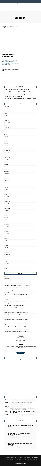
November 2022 (7, 203)
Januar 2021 (6, 252)
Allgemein (6, 276)
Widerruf (35, 459)
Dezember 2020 (7, 254)
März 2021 (6, 249)
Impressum (20, 457)
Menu (38, 7)
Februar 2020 (6, 263)
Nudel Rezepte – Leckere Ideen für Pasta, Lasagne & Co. (14, 307)
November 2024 (7, 152)
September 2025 (7, 129)
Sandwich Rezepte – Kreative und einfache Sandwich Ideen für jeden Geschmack (16, 320)
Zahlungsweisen (27, 460)
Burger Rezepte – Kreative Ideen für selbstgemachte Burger (8, 58)
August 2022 (6, 210)
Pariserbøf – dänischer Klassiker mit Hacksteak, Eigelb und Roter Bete (18, 94)
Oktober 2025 (6, 127)
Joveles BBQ (6, 299)
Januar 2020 (6, 266)
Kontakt (36, 457)
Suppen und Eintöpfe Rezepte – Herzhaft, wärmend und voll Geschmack (16, 326)
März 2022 (6, 222)
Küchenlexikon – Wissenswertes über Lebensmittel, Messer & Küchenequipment (14, 302)
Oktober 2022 (6, 205)
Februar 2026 (6, 118)
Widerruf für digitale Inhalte (16, 460)
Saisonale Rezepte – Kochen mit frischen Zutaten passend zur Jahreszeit (10, 61)
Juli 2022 (5, 212)
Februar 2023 (6, 196)
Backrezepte (6, 278)
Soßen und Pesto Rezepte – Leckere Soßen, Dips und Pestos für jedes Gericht (16, 323)
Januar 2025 (6, 148)
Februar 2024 (6, 168)
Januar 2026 (6, 120)
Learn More (20, 352)
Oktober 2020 (6, 259)
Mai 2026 (6, 111)
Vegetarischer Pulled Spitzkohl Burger (8, 55)
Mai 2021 (6, 245)
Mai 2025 (6, 138)
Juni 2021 (6, 242)
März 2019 (6, 268)
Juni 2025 (6, 136)
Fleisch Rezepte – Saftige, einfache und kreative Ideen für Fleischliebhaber (17, 290)
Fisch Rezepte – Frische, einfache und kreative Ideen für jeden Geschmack (17, 287)
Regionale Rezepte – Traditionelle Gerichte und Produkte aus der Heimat (16, 312)
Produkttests (6, 310)
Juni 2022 (6, 215)
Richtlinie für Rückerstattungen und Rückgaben (13, 459)
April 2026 (6, 113)
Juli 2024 (5, 162)
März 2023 (6, 194)
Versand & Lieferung (28, 459)
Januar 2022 (6, 226)
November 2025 (7, 125)
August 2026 (6, 106)
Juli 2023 (5, 185)
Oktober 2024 (6, 155)
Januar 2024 (6, 171)
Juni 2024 (6, 164)
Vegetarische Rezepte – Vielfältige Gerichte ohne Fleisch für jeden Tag (10, 64)
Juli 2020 (5, 261)
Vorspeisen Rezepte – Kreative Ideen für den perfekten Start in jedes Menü (17, 331)
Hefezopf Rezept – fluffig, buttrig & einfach (13, 96)
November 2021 (7, 231)
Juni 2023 (6, 187)
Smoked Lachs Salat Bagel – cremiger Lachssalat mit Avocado (16, 89)
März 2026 (6, 115)
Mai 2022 (6, 217)
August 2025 (6, 131)
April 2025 (6, 141)
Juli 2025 (5, 134)
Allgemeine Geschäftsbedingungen (10, 457)
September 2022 (7, 208)
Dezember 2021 (7, 229)
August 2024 (6, 159)
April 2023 (6, 192)
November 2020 (7, 256)
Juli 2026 (5, 108)
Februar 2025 (6, 145)
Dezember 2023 (7, 173)
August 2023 (6, 182)
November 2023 (7, 175)
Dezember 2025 (7, 122)
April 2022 (6, 219)
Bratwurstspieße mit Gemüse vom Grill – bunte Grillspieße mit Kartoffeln (19, 91)
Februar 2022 (6, 224)
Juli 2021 (5, 240)
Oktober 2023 (6, 178)
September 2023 (7, 180)
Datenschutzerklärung (28, 457)
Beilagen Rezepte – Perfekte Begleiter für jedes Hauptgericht (14, 280)
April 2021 (6, 247)
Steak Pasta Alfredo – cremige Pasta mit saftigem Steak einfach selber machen (20, 98)
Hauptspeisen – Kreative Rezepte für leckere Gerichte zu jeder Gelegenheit (17, 297)
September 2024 (7, 157)
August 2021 (6, 238)
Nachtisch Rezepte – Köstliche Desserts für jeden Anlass (14, 305)
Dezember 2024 (7, 150)
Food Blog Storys (7, 292)
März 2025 (6, 143)
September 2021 (7, 236)
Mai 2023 (6, 189)
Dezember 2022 (7, 201)
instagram (4, 1)
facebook (2, 1)
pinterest (6, 1)
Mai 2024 (6, 166)
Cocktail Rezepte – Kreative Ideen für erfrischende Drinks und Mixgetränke (17, 285)
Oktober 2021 (6, 233)
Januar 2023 (6, 199)
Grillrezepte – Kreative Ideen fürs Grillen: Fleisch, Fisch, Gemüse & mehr (16, 294)
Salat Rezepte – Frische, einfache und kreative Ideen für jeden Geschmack (17, 316)
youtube (8, 1)
